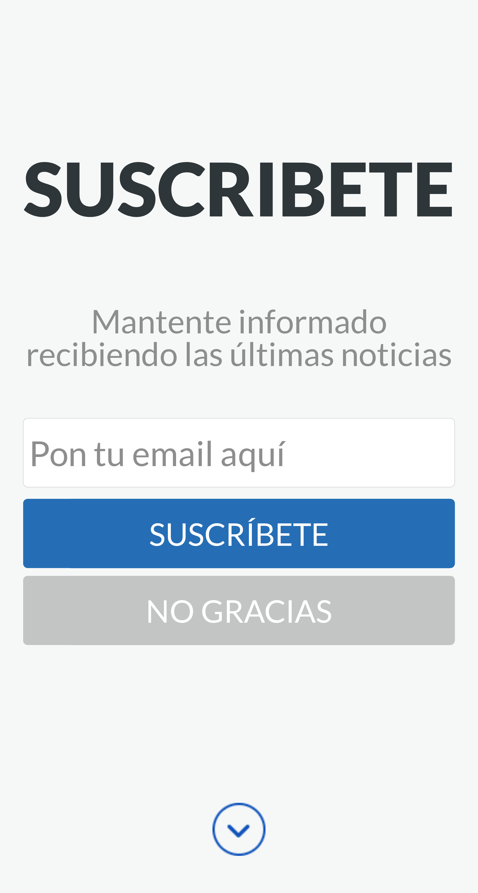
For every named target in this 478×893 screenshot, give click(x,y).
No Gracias (239, 610)
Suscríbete (239, 533)
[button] (239, 188)
